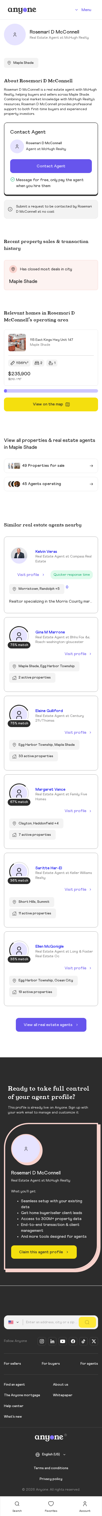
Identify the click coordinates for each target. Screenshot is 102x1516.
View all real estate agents (48, 1025)
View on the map (48, 404)
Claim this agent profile (41, 1252)
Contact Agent (51, 166)
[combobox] (14, 1322)
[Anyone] (22, 10)
